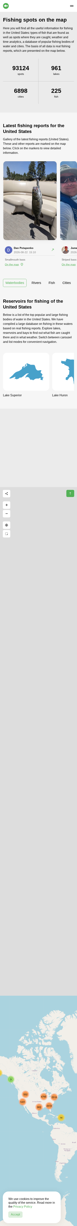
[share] (6, 493)
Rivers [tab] (36, 283)
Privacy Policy (22, 1206)
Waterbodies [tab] (14, 283)
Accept (15, 1214)
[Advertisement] (38, 447)
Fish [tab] (52, 283)
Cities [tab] (66, 283)
